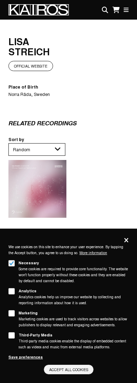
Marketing (28, 312)
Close (126, 240)
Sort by (16, 139)
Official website (30, 66)
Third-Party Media (35, 334)
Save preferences (25, 357)
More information (93, 252)
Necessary (29, 262)
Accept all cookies (68, 369)
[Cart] (115, 10)
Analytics (28, 290)
